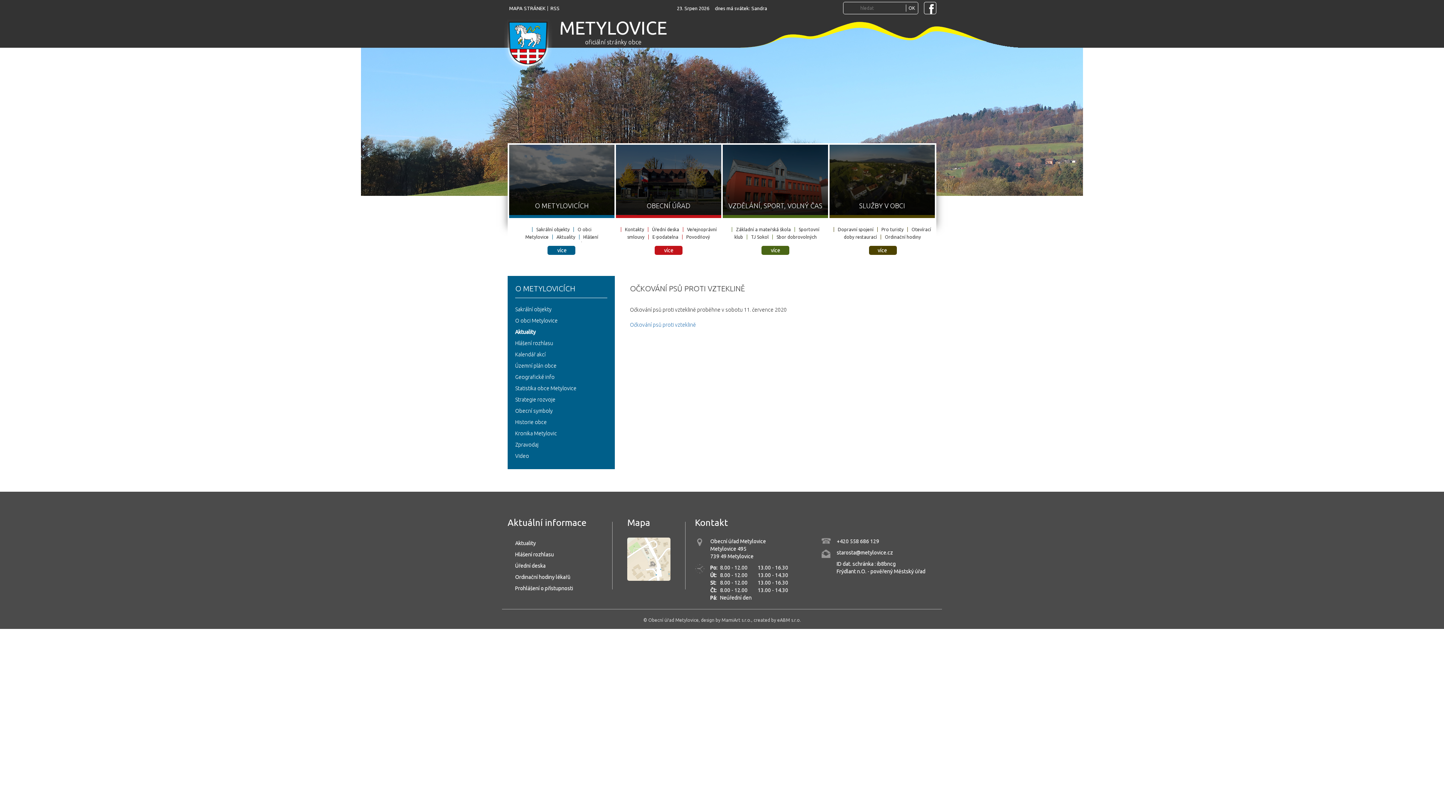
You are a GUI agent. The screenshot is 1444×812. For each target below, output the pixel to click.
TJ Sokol (760, 237)
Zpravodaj (526, 445)
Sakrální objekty (553, 229)
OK (912, 8)
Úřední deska (665, 229)
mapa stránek (527, 8)
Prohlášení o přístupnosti (544, 588)
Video (522, 456)
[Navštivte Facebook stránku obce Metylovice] (930, 8)
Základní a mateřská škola (763, 229)
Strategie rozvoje (535, 400)
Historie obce (531, 422)
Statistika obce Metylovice (545, 388)
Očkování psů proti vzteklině (663, 325)
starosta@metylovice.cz (865, 553)
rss (555, 8)
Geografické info (535, 377)
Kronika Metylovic (536, 433)
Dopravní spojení (856, 229)
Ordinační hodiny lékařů (542, 577)
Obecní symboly (534, 411)
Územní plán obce (536, 366)
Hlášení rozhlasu (534, 343)
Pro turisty (892, 229)
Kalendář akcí (530, 354)
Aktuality (566, 237)
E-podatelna (665, 237)
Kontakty (634, 229)
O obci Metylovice (536, 321)
